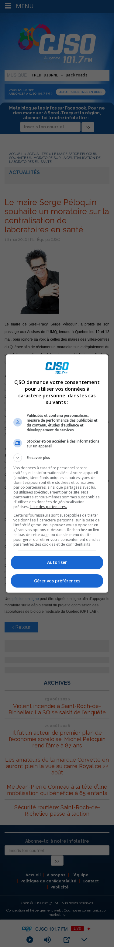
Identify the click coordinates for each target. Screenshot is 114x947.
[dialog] (57, 473)
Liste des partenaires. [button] (48, 506)
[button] (57, 457)
